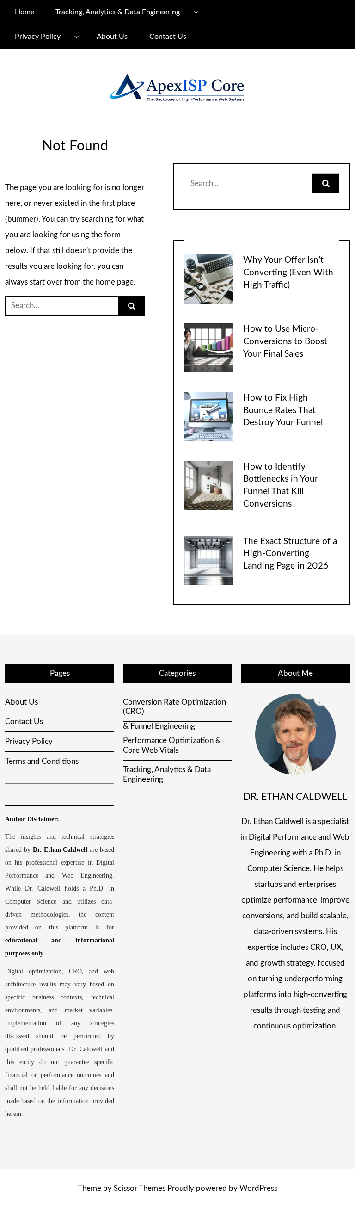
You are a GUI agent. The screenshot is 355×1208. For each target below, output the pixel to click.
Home (24, 12)
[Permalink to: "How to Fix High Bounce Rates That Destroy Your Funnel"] (208, 416)
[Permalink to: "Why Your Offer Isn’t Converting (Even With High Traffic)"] (208, 279)
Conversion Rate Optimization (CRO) (174, 706)
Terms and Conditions (42, 761)
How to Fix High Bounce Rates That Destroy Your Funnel (283, 410)
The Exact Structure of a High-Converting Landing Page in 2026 (290, 554)
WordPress (258, 1188)
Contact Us (167, 36)
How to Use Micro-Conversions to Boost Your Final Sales (285, 342)
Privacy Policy (38, 36)
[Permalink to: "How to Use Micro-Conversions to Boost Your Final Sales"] (208, 348)
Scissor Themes (139, 1188)
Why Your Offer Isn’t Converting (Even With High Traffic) (288, 273)
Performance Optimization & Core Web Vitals (172, 745)
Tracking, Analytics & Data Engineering (117, 12)
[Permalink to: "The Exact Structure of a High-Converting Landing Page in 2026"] (208, 560)
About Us (112, 36)
